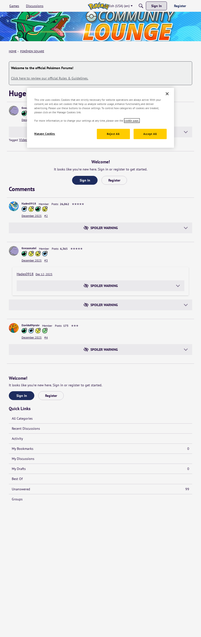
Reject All (113, 134)
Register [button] (114, 180)
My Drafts (100, 469)
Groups (17, 499)
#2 (46, 216)
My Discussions (23, 458)
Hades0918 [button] (29, 203)
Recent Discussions (26, 428)
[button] (14, 111)
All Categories (22, 418)
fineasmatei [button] (29, 248)
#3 (46, 260)
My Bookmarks (100, 448)
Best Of (17, 479)
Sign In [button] (85, 180)
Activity (17, 438)
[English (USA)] (98, 6)
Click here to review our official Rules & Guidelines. (49, 78)
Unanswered (100, 489)
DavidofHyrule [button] (30, 325)
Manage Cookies (44, 133)
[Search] (141, 5)
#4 (46, 337)
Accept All (150, 134)
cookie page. (132, 120)
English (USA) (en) (116, 6)
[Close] (167, 93)
